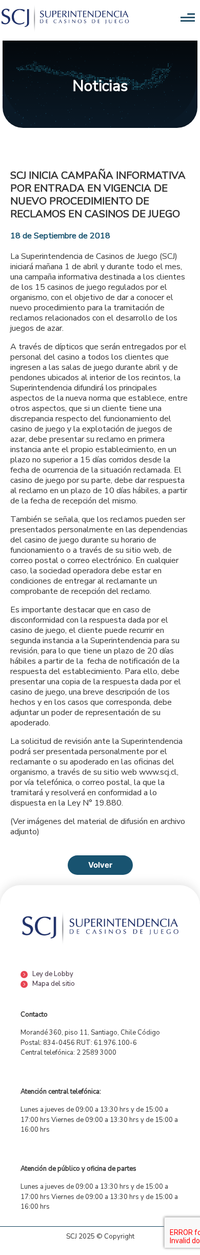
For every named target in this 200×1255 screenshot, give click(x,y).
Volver (100, 865)
